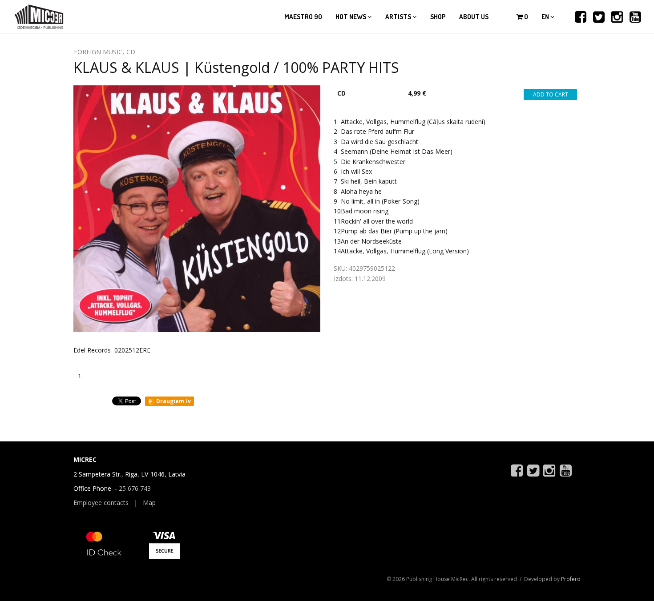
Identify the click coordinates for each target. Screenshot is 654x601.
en (545, 16)
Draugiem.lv (173, 401)
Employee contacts (101, 502)
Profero (571, 579)
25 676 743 (135, 488)
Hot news (351, 16)
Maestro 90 (303, 16)
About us (473, 16)
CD (130, 52)
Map (149, 502)
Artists (398, 16)
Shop (438, 16)
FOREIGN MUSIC (98, 52)
